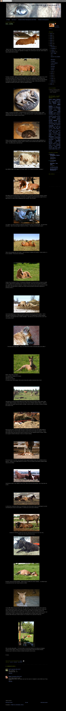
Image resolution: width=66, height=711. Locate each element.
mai (52, 75)
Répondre (10, 673)
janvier (52, 81)
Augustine (54, 101)
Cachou (54, 107)
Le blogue (8, 19)
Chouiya (55, 112)
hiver (59, 121)
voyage (59, 147)
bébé (58, 104)
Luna (51, 130)
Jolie (57, 127)
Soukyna (54, 145)
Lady (57, 128)
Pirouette (54, 138)
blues (57, 106)
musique (51, 132)
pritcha (56, 142)
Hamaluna (52, 119)
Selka (59, 143)
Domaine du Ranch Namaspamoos (54, 169)
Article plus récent (9, 702)
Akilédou (58, 99)
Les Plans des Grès (54, 167)
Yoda (56, 148)
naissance (55, 132)
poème (59, 139)
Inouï (52, 124)
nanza (59, 132)
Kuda (55, 128)
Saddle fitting (52, 157)
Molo (59, 131)
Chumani (51, 114)
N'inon (10, 676)
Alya (50, 100)
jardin (58, 126)
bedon (51, 106)
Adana (51, 99)
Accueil (26, 702)
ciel (54, 114)
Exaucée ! (53, 68)
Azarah (51, 103)
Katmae (52, 128)
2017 (51, 33)
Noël (57, 134)
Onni (59, 135)
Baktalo (59, 103)
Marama (58, 130)
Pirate (52, 138)
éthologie (55, 116)
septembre (53, 51)
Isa (9, 669)
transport (51, 147)
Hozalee (56, 123)
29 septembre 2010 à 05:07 (15, 669)
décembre (53, 46)
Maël (56, 130)
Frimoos (54, 117)
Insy (55, 124)
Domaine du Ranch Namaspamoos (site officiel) (27, 19)
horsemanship (51, 123)
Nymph (51, 135)
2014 (51, 38)
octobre (52, 50)
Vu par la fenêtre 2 (54, 63)
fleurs (59, 116)
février (52, 80)
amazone (53, 100)
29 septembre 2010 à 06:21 (17, 676)
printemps (51, 142)
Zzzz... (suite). (9, 23)
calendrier (58, 107)
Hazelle (51, 120)
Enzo (56, 115)
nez (55, 134)
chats (59, 110)
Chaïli (59, 109)
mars (52, 78)
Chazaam (53, 111)
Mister (57, 131)
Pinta (50, 138)
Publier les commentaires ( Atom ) (17, 704)
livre (59, 128)
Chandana (55, 110)
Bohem (59, 106)
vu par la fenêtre (52, 148)
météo (50, 131)
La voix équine (53, 160)
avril (52, 76)
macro (54, 130)
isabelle (51, 126)
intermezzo (58, 124)
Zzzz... (52, 55)
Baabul (55, 103)
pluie (56, 139)
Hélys (59, 120)
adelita (54, 99)
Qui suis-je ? (14, 19)
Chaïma (51, 110)
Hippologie (51, 121)
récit (59, 142)
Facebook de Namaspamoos (43, 19)
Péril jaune (53, 66)
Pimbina (58, 136)
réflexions (51, 143)
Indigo (50, 124)
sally (57, 143)
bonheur (51, 107)
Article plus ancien (44, 702)
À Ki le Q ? (53, 64)
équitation (51, 116)
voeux (56, 147)
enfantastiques (52, 115)
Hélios (55, 120)
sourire (58, 145)
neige (50, 134)
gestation (58, 117)
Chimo (58, 111)
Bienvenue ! (53, 59)
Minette (54, 131)
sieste (50, 145)
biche (54, 106)
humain (59, 123)
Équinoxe (59, 115)
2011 (51, 43)
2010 (51, 45)
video (54, 147)
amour (56, 100)
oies (56, 135)
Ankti (59, 100)
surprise (56, 146)
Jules (59, 127)
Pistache (58, 138)
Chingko (51, 112)
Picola (55, 136)
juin (52, 73)
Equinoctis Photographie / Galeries (55, 155)
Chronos (58, 112)
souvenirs (51, 146)
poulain (58, 141)
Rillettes (54, 143)
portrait (52, 140)
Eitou (58, 114)
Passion (51, 136)
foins (50, 117)
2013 (51, 40)
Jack (55, 126)
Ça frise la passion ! (45, 5)
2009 (51, 84)
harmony (58, 119)
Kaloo (50, 128)
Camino (51, 109)
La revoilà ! (53, 61)
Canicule (52, 69)
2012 (51, 42)
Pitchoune (52, 139)
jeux (54, 127)
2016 (51, 35)
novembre (53, 48)
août (52, 71)
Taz (59, 146)
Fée (57, 116)
